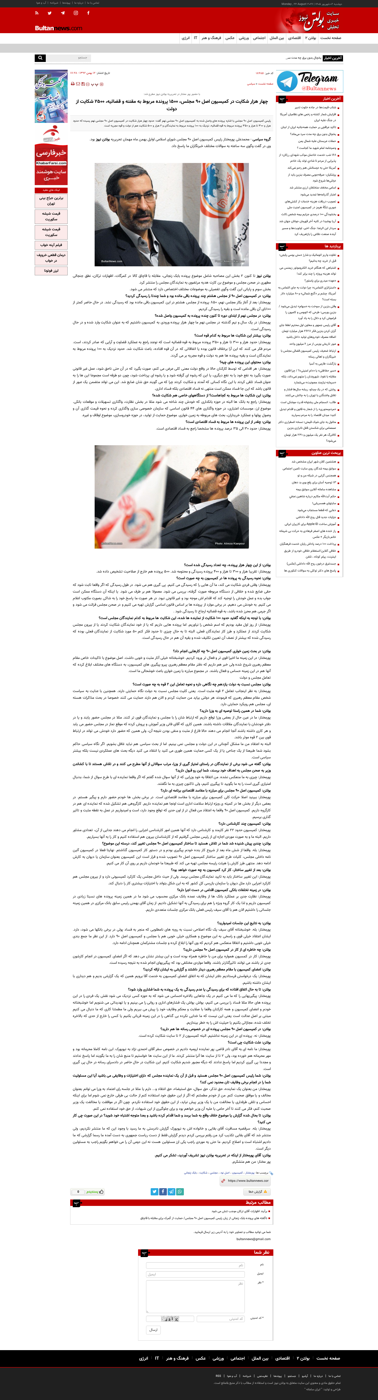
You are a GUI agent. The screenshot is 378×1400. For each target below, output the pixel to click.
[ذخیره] (83, 84)
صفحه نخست (330, 38)
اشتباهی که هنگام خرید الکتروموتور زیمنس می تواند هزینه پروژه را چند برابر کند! (308, 271)
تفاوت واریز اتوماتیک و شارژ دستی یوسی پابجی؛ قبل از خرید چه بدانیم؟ (307, 258)
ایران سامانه (313, 1389)
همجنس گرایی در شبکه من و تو (317, 475)
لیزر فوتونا (51, 271)
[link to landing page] (317, 20)
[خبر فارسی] (51, 154)
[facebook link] (163, 1191)
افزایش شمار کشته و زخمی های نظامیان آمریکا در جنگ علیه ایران (308, 117)
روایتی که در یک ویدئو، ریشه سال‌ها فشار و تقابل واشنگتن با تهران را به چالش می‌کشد (310, 392)
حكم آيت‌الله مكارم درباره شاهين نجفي (312, 496)
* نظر (261, 1282)
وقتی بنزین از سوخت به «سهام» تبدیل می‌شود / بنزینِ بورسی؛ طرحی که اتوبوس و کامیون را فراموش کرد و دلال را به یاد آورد (307, 312)
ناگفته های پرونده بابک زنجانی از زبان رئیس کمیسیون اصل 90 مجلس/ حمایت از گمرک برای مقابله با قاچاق (203, 1218)
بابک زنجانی (190, 1173)
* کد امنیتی (257, 1318)
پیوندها (66, 3)
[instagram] (75, 13)
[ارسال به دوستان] (78, 84)
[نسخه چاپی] (72, 84)
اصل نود (225, 1173)
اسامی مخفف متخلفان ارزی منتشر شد (313, 187)
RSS (218, 1376)
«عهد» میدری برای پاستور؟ (320, 280)
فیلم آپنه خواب (51, 245)
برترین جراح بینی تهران (51, 201)
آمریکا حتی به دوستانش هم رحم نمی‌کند (311, 168)
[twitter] (49, 13)
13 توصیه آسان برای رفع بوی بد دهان (314, 482)
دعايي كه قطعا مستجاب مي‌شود (317, 510)
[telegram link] (171, 1191)
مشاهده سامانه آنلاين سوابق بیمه (316, 489)
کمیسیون (237, 1173)
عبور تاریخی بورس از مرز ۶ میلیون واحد (312, 344)
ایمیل (260, 1273)
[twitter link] (154, 1191)
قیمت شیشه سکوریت (51, 216)
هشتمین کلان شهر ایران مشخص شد (314, 461)
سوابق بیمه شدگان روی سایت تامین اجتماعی (309, 468)
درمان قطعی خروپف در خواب (51, 258)
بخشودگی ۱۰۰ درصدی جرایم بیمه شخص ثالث (308, 214)
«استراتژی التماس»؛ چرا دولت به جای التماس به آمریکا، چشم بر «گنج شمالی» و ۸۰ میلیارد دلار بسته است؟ (307, 293)
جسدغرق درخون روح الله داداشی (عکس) (311, 563)
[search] (40, 58)
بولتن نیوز (103, 139)
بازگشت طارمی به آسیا (322, 363)
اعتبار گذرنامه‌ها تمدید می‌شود (318, 194)
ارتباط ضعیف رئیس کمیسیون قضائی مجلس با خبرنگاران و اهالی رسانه (308, 354)
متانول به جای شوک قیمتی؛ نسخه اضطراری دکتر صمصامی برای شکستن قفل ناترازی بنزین (307, 425)
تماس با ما (93, 3)
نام (262, 1264)
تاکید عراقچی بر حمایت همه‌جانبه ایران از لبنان (308, 127)
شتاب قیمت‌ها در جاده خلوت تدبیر (315, 107)
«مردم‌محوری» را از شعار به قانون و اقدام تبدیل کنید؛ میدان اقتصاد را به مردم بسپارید (308, 412)
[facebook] (88, 13)
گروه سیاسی (262, 139)
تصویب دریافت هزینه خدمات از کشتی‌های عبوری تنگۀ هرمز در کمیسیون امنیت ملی (310, 204)
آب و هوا (41, 3)
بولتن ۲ (310, 38)
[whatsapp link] (180, 1191)
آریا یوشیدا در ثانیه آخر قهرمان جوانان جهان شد (307, 221)
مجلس (214, 1173)
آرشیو (305, 1376)
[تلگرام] (309, 81)
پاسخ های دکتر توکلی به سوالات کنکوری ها (310, 570)
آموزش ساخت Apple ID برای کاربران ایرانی (310, 524)
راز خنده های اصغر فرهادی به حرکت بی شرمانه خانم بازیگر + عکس (307, 534)
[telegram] (63, 13)
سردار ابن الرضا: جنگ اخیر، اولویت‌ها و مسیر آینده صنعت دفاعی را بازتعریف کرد (309, 231)
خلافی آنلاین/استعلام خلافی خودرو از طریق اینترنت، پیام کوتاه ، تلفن (310, 554)
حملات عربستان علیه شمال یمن (317, 141)
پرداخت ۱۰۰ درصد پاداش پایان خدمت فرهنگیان (308, 544)
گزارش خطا (255, 1191)
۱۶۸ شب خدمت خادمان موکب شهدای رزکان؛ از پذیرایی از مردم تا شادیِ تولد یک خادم (307, 158)
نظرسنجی (262, 1376)
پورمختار (250, 1173)
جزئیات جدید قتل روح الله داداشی (316, 517)
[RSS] (38, 13)
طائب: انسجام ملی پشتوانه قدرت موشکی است (308, 402)
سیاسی (251, 84)
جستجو (292, 1376)
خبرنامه (54, 3)
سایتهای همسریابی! (324, 503)
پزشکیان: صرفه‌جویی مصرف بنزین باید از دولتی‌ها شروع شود (312, 177)
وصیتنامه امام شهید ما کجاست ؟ (316, 148)
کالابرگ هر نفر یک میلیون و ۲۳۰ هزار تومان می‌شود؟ (310, 438)
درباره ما (78, 3)
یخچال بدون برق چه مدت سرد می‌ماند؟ (298, 58)
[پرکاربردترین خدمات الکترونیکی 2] (51, 96)
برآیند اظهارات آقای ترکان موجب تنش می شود (239, 1211)
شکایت (203, 1173)
